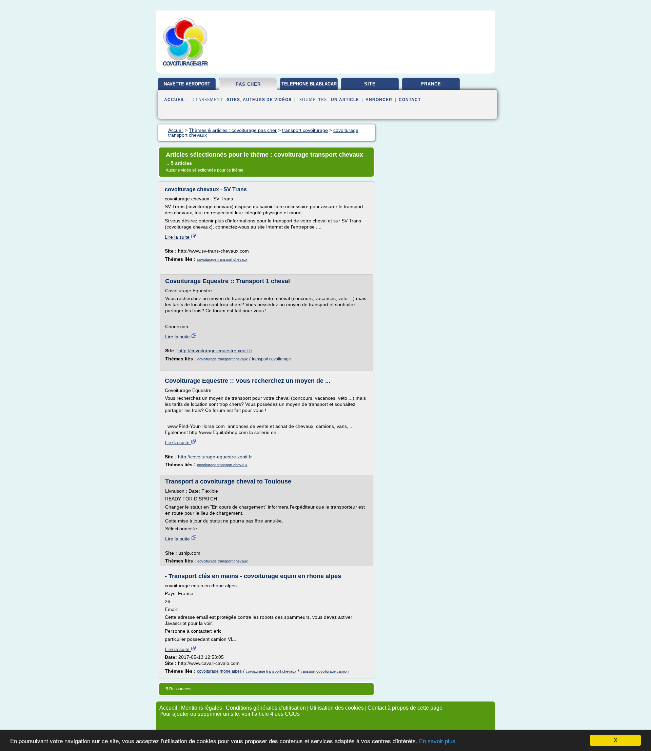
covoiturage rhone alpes (219, 671)
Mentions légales (201, 708)
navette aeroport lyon (187, 86)
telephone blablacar (309, 83)
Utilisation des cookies (337, 708)
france (431, 83)
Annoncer (379, 99)
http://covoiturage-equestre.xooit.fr (215, 350)
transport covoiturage (271, 359)
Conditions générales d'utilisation (266, 708)
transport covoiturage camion (324, 671)
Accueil (174, 99)
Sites (233, 99)
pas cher (248, 84)
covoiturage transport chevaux (222, 259)
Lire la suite (178, 237)
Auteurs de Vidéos (267, 99)
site (370, 83)
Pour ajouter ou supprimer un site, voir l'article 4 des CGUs (229, 714)
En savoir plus (437, 741)
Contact (410, 99)
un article (345, 99)
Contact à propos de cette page (405, 708)
